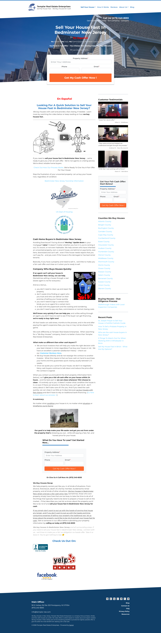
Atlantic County (104, 221)
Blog (132, 7)
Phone (64, 67)
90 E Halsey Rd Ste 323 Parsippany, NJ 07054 (50, 605)
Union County (104, 285)
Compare (125, 21)
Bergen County (104, 225)
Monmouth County (106, 262)
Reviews (114, 7)
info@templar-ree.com (41, 612)
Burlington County (106, 228)
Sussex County (104, 282)
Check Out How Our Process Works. (49, 168)
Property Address (80, 58)
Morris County (104, 265)
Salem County (104, 275)
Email (97, 67)
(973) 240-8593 (38, 608)
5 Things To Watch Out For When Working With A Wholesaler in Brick (112, 340)
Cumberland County (106, 238)
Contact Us (125, 606)
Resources (125, 614)
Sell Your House (87, 7)
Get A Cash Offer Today (96, 21)
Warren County (104, 288)
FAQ (127, 608)
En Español (80, 37)
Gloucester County (106, 245)
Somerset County (105, 278)
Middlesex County (105, 258)
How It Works (103, 7)
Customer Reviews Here (50, 353)
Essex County (103, 242)
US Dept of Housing (64, 212)
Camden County (105, 231)
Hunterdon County (106, 252)
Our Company (114, 21)
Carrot (71, 625)
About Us (123, 7)
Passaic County (104, 272)
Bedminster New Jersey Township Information (64, 181)
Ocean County (104, 268)
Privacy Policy (124, 611)
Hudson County (104, 248)
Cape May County (105, 235)
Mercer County (104, 255)
